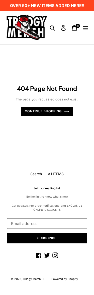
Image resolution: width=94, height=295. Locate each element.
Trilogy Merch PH (34, 279)
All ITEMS (56, 174)
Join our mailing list (47, 188)
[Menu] (85, 27)
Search (36, 174)
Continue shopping (43, 111)
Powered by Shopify (64, 279)
